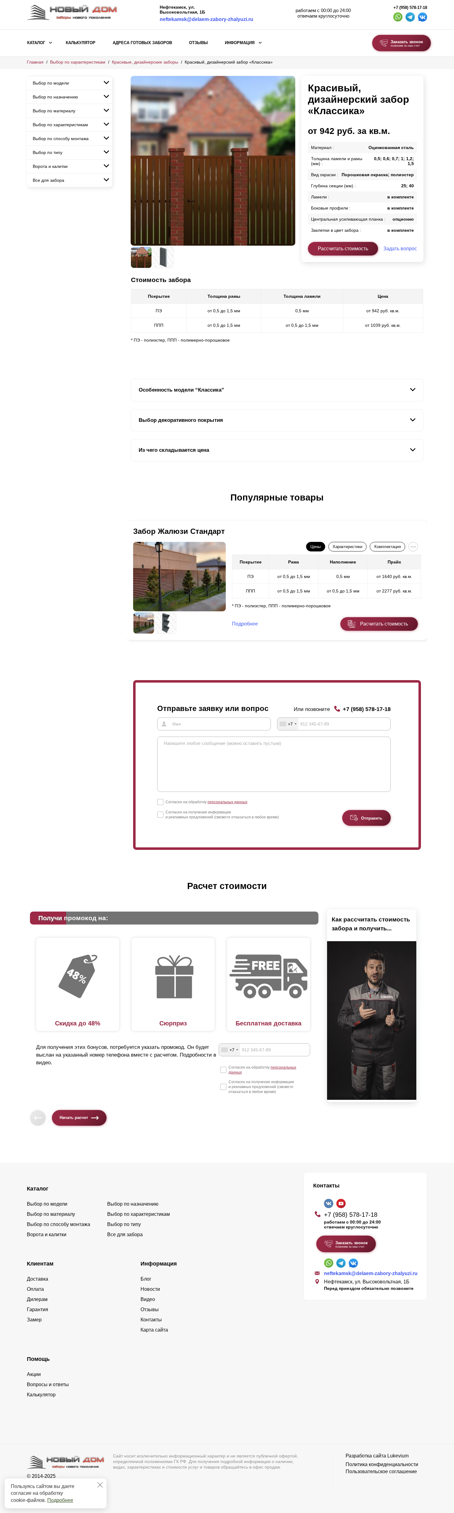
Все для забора (48, 180)
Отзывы (198, 43)
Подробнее (60, 1500)
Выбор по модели (51, 83)
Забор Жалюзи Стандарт (179, 531)
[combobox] (287, 724)
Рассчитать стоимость (343, 248)
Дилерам (37, 1299)
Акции (34, 1374)
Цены (315, 546)
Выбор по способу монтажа (61, 138)
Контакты (151, 1319)
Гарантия (37, 1309)
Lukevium (398, 1455)
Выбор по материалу (54, 110)
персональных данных (227, 802)
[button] (134, 504)
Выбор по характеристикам (77, 62)
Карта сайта (154, 1329)
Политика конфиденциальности (382, 1464)
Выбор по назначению (55, 96)
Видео (148, 1299)
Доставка (37, 1279)
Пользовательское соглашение (381, 1471)
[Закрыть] (100, 1485)
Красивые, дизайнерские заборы (145, 62)
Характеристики (347, 546)
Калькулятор (80, 43)
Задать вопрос (400, 248)
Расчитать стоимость (384, 623)
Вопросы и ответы (48, 1384)
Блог (146, 1279)
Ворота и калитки (50, 166)
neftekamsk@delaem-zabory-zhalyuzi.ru (206, 19)
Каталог (36, 43)
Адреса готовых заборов (142, 43)
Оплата (35, 1289)
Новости (150, 1289)
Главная (35, 62)
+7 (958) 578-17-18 (410, 8)
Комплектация (387, 546)
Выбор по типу (47, 152)
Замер (34, 1319)
